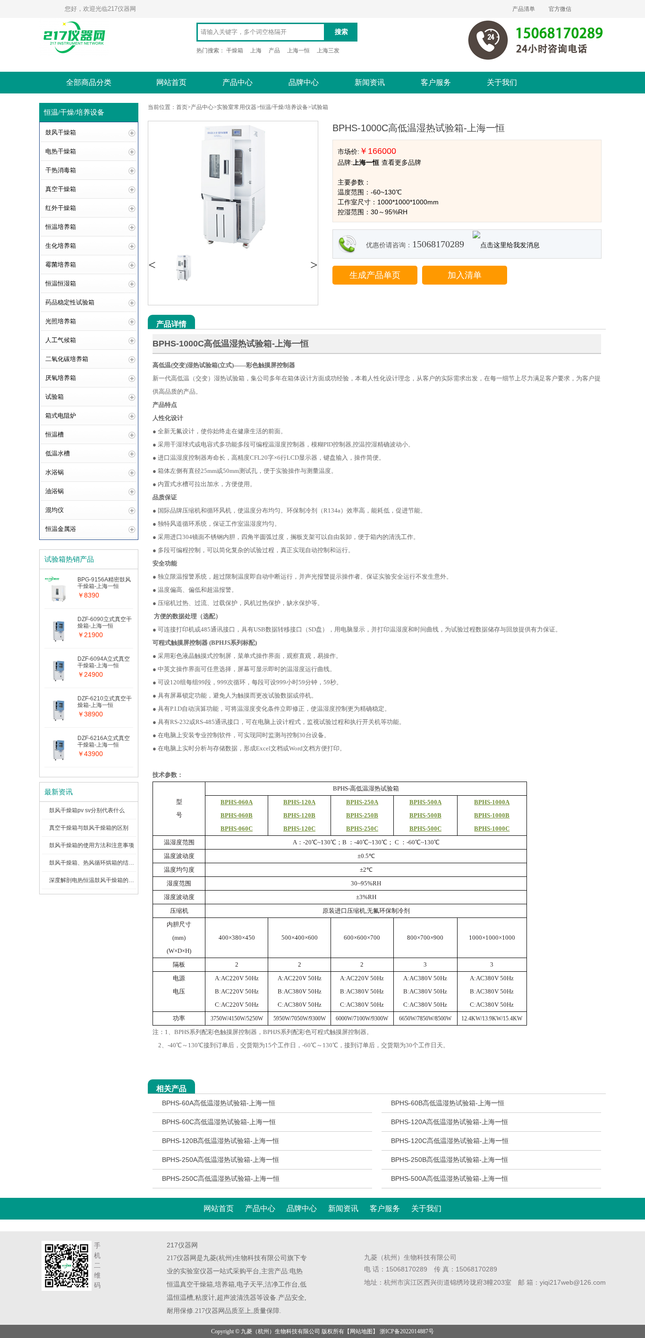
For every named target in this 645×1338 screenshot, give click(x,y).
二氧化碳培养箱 (66, 358)
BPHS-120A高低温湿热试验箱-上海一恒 (449, 1122)
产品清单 (523, 9)
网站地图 (361, 1331)
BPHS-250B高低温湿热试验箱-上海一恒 (449, 1159)
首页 (181, 107)
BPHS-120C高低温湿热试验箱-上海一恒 (450, 1140)
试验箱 (54, 396)
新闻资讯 (370, 82)
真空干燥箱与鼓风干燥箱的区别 (88, 828)
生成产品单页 (374, 275)
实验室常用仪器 (236, 107)
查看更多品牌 (401, 162)
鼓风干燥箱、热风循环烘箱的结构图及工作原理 (108, 862)
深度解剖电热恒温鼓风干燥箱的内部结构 (100, 880)
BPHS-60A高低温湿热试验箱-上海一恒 (218, 1103)
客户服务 (436, 82)
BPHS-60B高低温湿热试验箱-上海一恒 (447, 1103)
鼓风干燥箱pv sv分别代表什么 (87, 810)
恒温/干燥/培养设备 (284, 107)
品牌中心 (304, 82)
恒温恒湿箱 (60, 283)
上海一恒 (298, 50)
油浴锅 (54, 491)
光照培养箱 (60, 321)
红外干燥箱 (60, 207)
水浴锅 (54, 472)
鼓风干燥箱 (60, 132)
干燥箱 (234, 50)
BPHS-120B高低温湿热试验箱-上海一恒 (220, 1140)
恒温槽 (54, 434)
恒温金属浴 (60, 528)
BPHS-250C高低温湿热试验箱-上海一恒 (221, 1178)
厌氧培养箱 (60, 377)
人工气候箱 (60, 340)
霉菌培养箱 (60, 264)
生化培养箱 (60, 245)
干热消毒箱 (60, 170)
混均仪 (54, 509)
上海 (256, 50)
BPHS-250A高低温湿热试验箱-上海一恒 (220, 1159)
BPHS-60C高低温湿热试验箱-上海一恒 (219, 1122)
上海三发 (328, 50)
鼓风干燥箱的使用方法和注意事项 (91, 845)
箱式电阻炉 (60, 415)
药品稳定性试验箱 (69, 302)
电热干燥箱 (60, 151)
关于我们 (502, 82)
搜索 (341, 31)
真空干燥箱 (60, 189)
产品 (274, 50)
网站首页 (171, 82)
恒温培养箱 (60, 226)
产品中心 (237, 82)
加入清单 (465, 275)
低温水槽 (57, 453)
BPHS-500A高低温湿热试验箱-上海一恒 (449, 1178)
